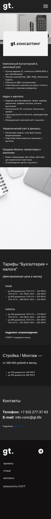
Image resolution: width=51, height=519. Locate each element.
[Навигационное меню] (45, 6)
